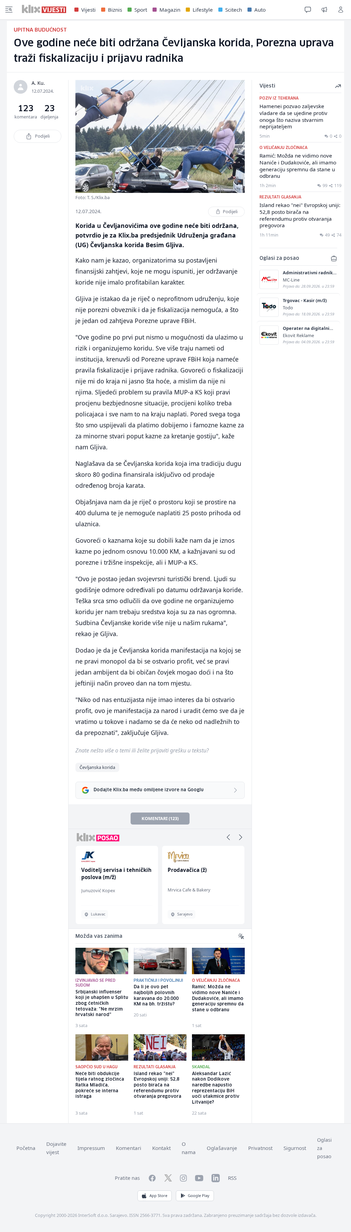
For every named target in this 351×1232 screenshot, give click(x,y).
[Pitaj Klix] (308, 9)
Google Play (198, 1195)
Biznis (115, 9)
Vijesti (88, 9)
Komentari (128, 1147)
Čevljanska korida (97, 767)
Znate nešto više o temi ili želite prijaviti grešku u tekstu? (142, 750)
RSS (232, 1177)
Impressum (91, 1147)
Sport (140, 9)
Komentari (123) (160, 818)
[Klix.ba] (44, 9)
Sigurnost (294, 1147)
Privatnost (260, 1147)
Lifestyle (203, 9)
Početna (25, 1148)
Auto (260, 9)
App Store (158, 1195)
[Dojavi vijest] (324, 9)
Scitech (233, 9)
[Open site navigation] (8, 9)
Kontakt (161, 1147)
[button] (228, 837)
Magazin (169, 9)
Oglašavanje (222, 1147)
